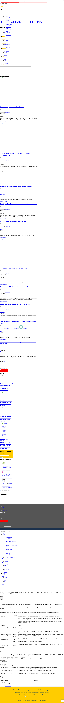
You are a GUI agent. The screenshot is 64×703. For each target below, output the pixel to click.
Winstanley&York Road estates (11, 21)
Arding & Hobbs (8, 19)
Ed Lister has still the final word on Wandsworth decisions (16, 287)
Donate (5, 57)
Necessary (3, 609)
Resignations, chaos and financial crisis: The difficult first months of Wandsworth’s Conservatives (6, 387)
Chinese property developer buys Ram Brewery (13, 221)
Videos (5, 61)
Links (3, 64)
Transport (3, 39)
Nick (3, 474)
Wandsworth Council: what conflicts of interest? (13, 268)
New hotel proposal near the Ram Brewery (12, 107)
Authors (3, 506)
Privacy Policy (4, 510)
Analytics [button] (2, 647)
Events (5, 59)
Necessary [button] (2, 608)
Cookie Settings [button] (3, 595)
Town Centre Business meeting (9, 37)
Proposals (5, 16)
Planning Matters (7, 32)
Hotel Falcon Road (9, 24)
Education (4, 48)
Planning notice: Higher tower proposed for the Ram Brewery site (18, 204)
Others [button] (1, 676)
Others (3, 56)
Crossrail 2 (6, 41)
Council (3, 53)
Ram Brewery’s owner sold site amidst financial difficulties (16, 186)
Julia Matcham (7, 328)
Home (3, 13)
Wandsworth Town (9, 29)
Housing (3, 15)
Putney (7, 31)
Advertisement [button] (2, 660)
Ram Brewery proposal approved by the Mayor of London (16, 304)
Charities (5, 52)
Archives (2, 526)
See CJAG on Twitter (3, 493)
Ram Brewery (8, 27)
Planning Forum (8, 35)
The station (6, 40)
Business (3, 36)
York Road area (8, 23)
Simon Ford (25, 328)
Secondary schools (7, 51)
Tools (5, 60)
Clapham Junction (9, 17)
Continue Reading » (3, 121)
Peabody (7, 20)
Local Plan (8, 33)
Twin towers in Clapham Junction (11, 25)
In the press (6, 63)
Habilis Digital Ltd (7, 529)
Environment (4, 43)
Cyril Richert (7, 112)
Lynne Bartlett (16, 328)
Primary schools (6, 49)
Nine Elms (7, 28)
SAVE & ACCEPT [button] (3, 684)
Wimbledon (8, 47)
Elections (5, 55)
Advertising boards (7, 44)
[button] (9, 531)
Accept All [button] (7, 595)
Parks (5, 45)
